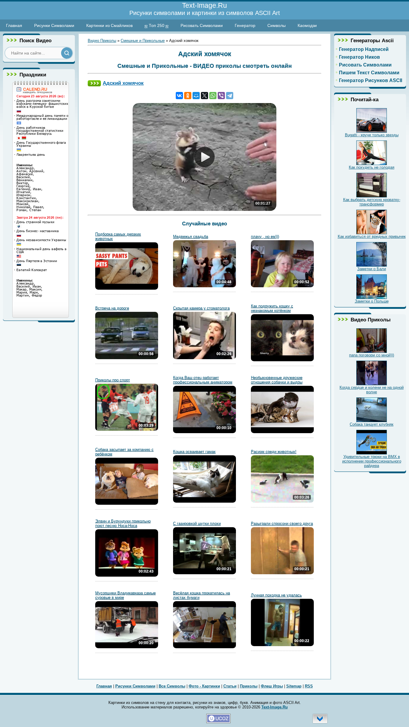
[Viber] (221, 95)
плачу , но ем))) (265, 236)
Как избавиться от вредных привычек (372, 236)
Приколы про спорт (112, 380)
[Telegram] (229, 95)
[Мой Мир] (196, 95)
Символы (276, 25)
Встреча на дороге (112, 308)
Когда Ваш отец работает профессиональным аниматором (202, 379)
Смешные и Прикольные (143, 40)
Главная (14, 25)
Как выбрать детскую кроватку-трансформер (371, 201)
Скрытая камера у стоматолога (201, 308)
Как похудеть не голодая (371, 167)
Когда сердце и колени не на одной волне (372, 389)
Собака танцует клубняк (371, 424)
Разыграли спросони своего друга (282, 523)
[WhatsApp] (212, 95)
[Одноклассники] (187, 95)
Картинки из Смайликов (109, 25)
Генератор (245, 25)
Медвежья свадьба (190, 236)
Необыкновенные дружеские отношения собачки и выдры (276, 379)
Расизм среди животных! (273, 451)
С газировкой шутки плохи (197, 523)
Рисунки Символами (54, 25)
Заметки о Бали (371, 269)
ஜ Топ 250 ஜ (157, 25)
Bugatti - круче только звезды (372, 135)
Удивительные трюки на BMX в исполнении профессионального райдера (371, 461)
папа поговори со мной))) (371, 355)
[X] (204, 95)
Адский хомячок (123, 83)
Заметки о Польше (372, 301)
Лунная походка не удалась (276, 595)
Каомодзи (307, 25)
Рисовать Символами (202, 25)
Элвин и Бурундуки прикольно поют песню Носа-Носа (123, 523)
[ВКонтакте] (179, 95)
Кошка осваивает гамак (194, 451)
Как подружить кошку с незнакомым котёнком (272, 308)
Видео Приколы (102, 40)
